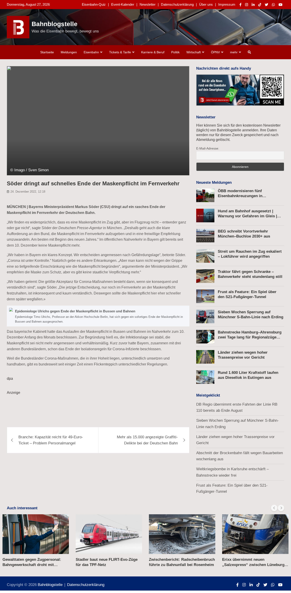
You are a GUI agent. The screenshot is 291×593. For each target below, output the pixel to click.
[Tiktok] (259, 4)
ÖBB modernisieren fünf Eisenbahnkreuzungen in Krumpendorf (240, 196)
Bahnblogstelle (55, 23)
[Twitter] (266, 4)
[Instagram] (246, 4)
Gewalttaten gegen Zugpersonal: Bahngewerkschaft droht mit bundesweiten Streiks (32, 564)
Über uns (206, 4)
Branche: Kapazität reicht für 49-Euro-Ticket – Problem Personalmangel (50, 440)
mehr (234, 52)
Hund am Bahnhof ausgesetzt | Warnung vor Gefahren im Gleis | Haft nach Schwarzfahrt (247, 216)
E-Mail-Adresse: (207, 148)
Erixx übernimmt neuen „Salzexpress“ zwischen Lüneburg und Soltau (253, 564)
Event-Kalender (122, 4)
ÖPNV (215, 52)
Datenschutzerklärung (177, 4)
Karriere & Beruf (152, 52)
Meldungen (69, 52)
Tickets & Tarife (120, 52)
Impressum (226, 4)
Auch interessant (22, 508)
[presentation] (274, 508)
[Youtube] (280, 4)
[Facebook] (240, 4)
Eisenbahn (91, 52)
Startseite (47, 52)
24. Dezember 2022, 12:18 (27, 191)
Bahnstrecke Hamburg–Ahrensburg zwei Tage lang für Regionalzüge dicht (249, 337)
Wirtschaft (193, 52)
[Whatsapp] (273, 4)
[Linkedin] (253, 4)
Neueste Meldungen (214, 182)
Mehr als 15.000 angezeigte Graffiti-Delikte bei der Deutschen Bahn (147, 440)
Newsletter (148, 4)
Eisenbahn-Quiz (94, 4)
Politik (175, 52)
